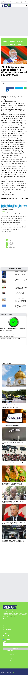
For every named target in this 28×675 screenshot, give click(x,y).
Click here (12, 616)
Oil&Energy (21, 41)
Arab (18, 39)
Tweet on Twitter (19, 87)
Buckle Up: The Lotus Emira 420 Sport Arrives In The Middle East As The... (21, 281)
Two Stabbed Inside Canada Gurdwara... (12, 388)
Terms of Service (7, 622)
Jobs (4, 631)
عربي (17, 2)
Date (3, 83)
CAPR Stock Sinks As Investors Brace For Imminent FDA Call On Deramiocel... (12, 424)
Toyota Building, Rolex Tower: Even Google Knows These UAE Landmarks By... (21, 300)
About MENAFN (7, 629)
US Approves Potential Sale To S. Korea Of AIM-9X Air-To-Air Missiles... (21, 306)
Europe (12, 39)
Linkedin (11, 662)
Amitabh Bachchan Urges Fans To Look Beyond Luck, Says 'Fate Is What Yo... (21, 273)
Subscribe (15, 648)
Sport (18, 44)
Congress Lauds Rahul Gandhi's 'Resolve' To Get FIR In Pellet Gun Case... (13, 502)
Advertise (5, 627)
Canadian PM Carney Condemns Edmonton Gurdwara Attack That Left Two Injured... (13, 523)
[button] (21, 2)
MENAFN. (10, 671)
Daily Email (11, 660)
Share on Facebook (10, 87)
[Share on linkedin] (7, 90)
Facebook (11, 654)
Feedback (5, 633)
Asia (23, 39)
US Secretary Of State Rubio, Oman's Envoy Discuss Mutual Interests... (20, 294)
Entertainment (8, 44)
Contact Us (5, 625)
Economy (13, 41)
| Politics (5, 41)
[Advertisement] (14, 22)
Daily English (7, 639)
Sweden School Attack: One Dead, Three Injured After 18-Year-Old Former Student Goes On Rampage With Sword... (13, 406)
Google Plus (12, 658)
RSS (10, 664)
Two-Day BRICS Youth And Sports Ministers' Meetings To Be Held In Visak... (21, 287)
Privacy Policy (6, 624)
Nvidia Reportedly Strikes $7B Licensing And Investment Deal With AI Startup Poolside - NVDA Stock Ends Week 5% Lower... (13, 542)
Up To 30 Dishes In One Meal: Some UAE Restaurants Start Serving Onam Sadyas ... (13, 484)
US (5, 39)
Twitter (10, 656)
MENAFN (4, 96)
